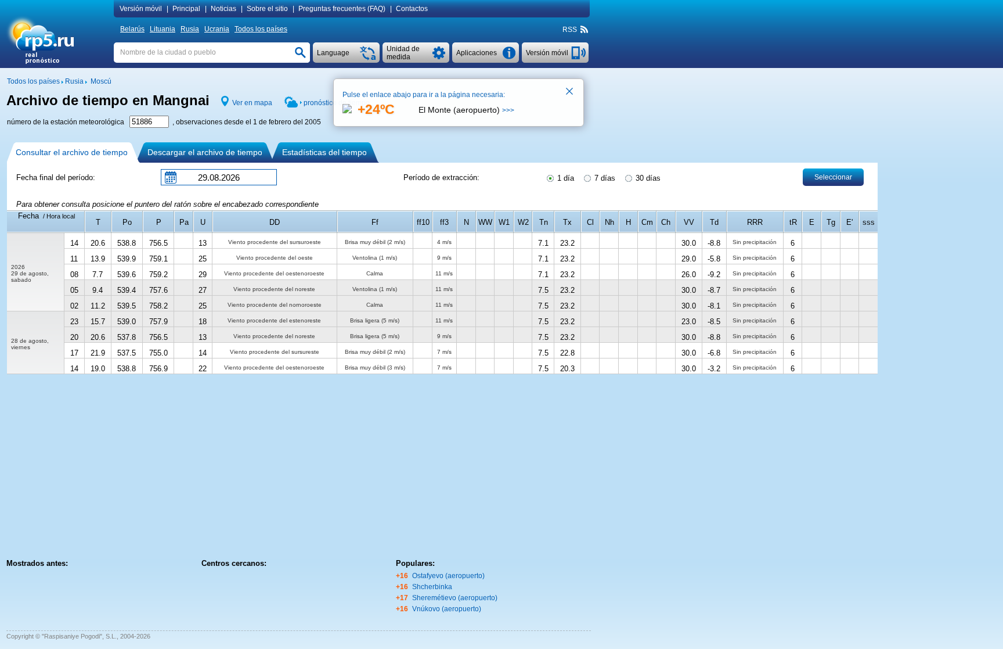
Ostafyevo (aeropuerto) (448, 576)
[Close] (570, 92)
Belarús (132, 29)
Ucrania (216, 29)
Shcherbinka (432, 587)
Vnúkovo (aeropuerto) (446, 609)
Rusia (190, 29)
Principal (186, 9)
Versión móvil (141, 9)
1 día (564, 178)
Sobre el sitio (267, 9)
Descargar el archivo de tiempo (204, 152)
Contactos (412, 9)
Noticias (223, 9)
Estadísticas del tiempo (324, 152)
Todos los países (260, 29)
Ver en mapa (252, 103)
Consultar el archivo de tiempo (72, 152)
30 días (647, 178)
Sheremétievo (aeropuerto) (454, 598)
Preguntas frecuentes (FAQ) (341, 9)
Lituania (162, 29)
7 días (603, 178)
